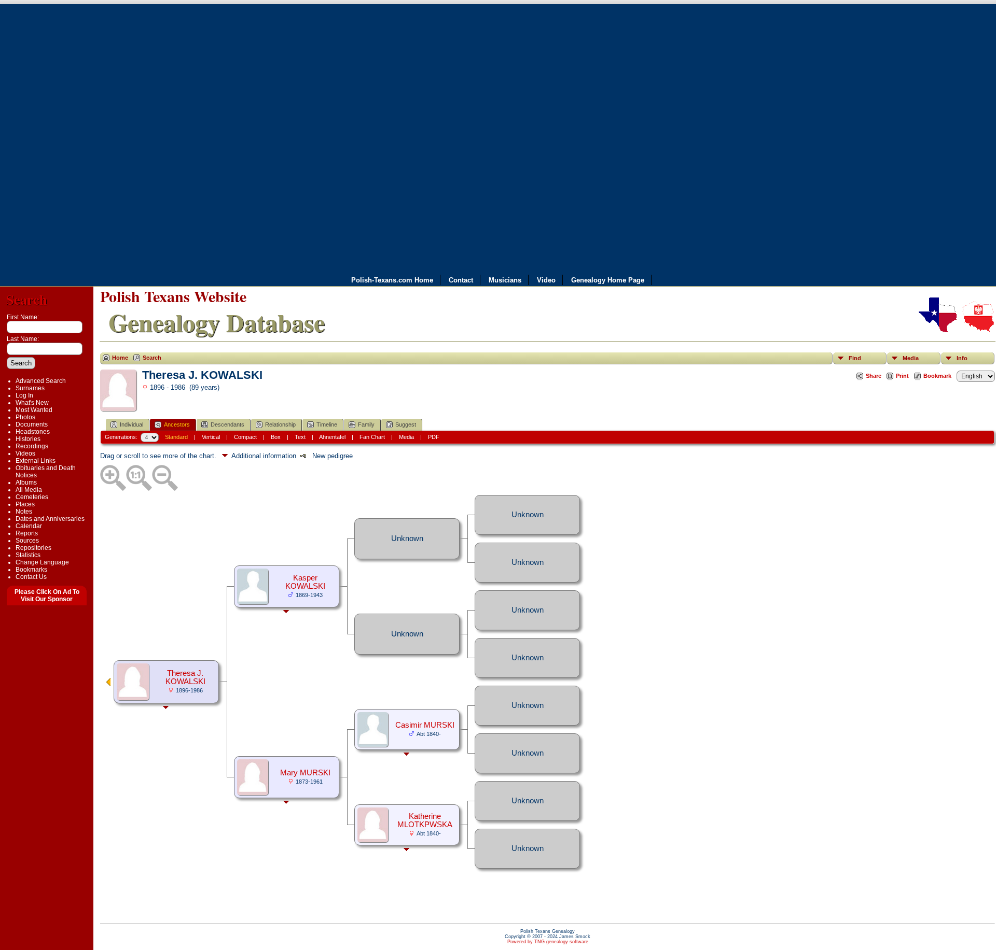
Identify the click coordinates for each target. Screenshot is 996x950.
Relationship (280, 424)
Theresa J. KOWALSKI (185, 677)
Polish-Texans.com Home (392, 279)
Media (911, 358)
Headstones (33, 431)
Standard (176, 437)
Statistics (28, 555)
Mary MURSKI (305, 773)
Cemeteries (32, 497)
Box (276, 437)
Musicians (505, 279)
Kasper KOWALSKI (305, 582)
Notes (24, 511)
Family (366, 424)
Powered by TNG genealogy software (547, 941)
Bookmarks (31, 569)
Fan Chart (372, 437)
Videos (25, 453)
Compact (245, 437)
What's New (32, 402)
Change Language (42, 562)
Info (962, 358)
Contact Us (31, 576)
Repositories (33, 547)
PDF (433, 437)
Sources (27, 540)
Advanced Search (41, 381)
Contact (461, 279)
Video (546, 279)
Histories (28, 439)
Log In (24, 395)
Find (855, 358)
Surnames (30, 388)
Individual (131, 424)
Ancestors (177, 424)
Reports (27, 533)
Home (120, 358)
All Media (29, 489)
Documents (32, 424)
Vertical (211, 437)
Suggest (405, 424)
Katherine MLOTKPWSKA (424, 820)
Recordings (32, 446)
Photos (25, 417)
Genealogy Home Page (607, 279)
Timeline (326, 424)
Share (873, 376)
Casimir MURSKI (424, 725)
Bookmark (937, 376)
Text (300, 437)
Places (25, 504)
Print (902, 376)
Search (26, 299)
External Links (36, 460)
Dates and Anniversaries (50, 518)
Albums (26, 482)
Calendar (29, 526)
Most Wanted (34, 410)
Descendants (227, 424)
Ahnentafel (332, 437)
